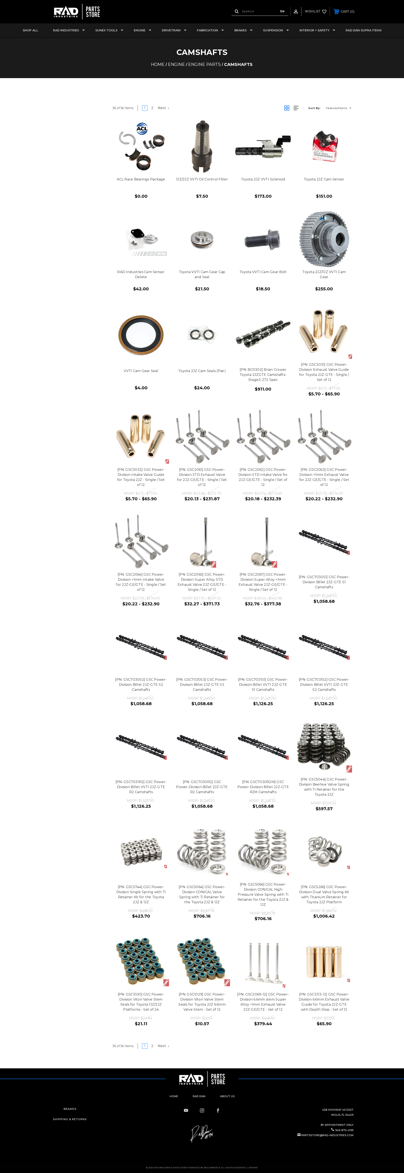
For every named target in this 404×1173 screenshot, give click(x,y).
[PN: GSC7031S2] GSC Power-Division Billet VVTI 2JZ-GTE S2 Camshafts (324, 685)
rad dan (199, 1096)
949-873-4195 (344, 1130)
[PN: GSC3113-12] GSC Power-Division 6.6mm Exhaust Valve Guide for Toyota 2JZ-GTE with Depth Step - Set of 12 (324, 1002)
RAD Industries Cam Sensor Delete (141, 274)
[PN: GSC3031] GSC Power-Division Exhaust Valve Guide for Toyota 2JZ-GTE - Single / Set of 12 (324, 372)
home (174, 1096)
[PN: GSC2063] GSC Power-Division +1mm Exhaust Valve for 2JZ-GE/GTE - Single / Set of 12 (324, 477)
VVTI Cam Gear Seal (141, 371)
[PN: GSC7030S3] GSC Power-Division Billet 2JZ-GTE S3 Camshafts (202, 685)
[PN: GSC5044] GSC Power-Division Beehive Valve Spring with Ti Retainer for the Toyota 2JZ (324, 787)
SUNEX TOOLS (106, 30)
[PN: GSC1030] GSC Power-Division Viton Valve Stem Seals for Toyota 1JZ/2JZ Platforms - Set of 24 (141, 1002)
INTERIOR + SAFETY (314, 30)
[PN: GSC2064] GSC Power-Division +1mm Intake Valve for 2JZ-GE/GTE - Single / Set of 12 (141, 582)
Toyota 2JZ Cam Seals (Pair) (202, 371)
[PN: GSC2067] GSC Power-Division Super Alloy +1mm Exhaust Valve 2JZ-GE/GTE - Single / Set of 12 (263, 582)
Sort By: (314, 108)
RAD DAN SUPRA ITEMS (363, 30)
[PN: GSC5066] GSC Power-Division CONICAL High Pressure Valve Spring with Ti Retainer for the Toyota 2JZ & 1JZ (263, 894)
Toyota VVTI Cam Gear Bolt (263, 272)
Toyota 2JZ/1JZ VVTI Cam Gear (324, 274)
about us (227, 1096)
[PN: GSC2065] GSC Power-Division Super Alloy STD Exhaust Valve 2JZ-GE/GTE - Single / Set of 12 (202, 582)
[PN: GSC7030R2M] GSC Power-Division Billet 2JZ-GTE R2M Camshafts (263, 787)
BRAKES (240, 30)
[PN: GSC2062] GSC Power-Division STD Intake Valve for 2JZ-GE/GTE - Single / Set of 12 (263, 477)
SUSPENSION (273, 30)
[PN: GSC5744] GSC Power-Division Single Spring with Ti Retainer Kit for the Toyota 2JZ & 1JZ (141, 894)
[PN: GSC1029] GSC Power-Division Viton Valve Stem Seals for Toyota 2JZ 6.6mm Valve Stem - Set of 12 (202, 1002)
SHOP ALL (30, 30)
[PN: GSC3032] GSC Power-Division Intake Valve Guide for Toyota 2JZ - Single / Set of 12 (141, 477)
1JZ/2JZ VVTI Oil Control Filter (202, 179)
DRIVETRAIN (171, 30)
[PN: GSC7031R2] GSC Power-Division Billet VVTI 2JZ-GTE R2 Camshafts (141, 787)
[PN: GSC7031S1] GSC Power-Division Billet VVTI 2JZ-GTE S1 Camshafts (263, 685)
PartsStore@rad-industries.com (327, 1135)
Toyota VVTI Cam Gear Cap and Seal (202, 274)
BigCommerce (212, 1167)
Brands (70, 1108)
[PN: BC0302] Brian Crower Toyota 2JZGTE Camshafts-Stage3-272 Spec (263, 375)
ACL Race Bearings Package (141, 179)
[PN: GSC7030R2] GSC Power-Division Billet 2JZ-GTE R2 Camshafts (202, 787)
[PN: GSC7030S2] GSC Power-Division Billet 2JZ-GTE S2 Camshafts (141, 685)
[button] (202, 1134)
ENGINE (139, 30)
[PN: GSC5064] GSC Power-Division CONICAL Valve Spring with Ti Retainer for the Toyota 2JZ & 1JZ (202, 894)
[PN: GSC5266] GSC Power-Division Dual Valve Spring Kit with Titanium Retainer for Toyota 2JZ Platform (324, 894)
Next (162, 108)
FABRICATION (207, 30)
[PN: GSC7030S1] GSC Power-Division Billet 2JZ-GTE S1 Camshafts (324, 582)
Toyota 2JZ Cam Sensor (324, 179)
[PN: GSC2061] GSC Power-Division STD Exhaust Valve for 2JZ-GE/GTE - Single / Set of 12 (202, 477)
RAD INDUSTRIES (66, 30)
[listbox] (339, 108)
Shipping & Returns (70, 1119)
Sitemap (253, 1167)
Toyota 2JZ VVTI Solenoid (263, 179)
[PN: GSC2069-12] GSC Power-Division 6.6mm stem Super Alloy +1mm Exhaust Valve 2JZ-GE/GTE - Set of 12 (263, 1002)
